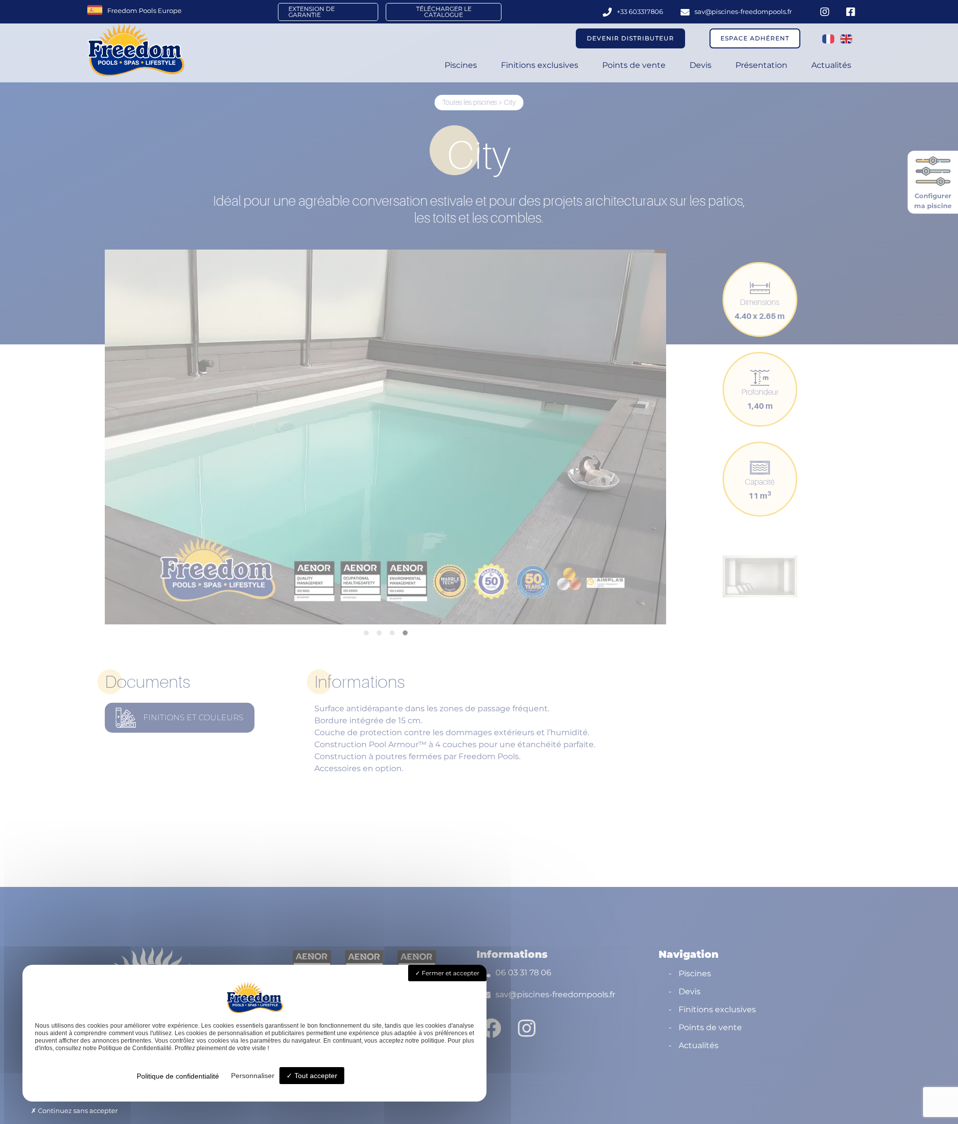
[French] (828, 38)
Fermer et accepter (449, 973)
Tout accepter (314, 1076)
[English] (846, 38)
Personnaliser (252, 1076)
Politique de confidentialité (178, 1076)
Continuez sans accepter (77, 1111)
